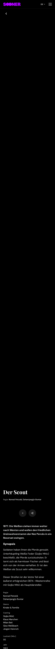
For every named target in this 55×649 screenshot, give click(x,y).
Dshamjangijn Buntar (32, 499)
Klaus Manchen (10, 619)
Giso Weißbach (10, 625)
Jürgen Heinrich (11, 629)
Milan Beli (8, 622)
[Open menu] (50, 4)
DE (42, 4)
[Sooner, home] (12, 4)
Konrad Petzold (15, 499)
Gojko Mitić (8, 616)
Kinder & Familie (11, 607)
